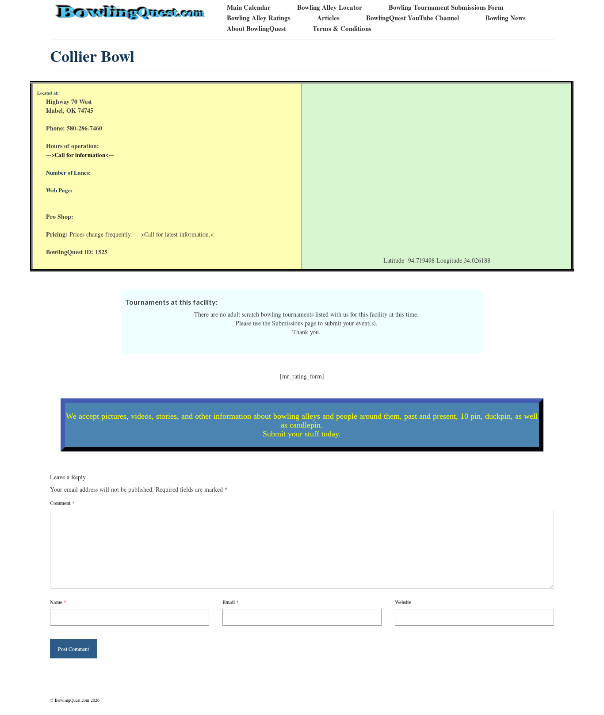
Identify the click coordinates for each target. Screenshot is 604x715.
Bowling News (505, 17)
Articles (328, 17)
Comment (62, 503)
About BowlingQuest (256, 28)
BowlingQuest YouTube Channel (412, 17)
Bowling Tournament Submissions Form (446, 7)
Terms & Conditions (342, 28)
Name (58, 602)
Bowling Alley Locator (329, 7)
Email (230, 602)
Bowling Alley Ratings (259, 17)
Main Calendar (249, 7)
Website (403, 602)
